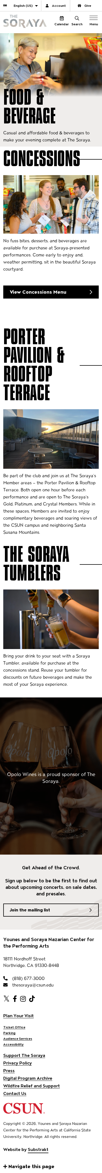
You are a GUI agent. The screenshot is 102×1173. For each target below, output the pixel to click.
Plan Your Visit (18, 1015)
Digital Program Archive (27, 1078)
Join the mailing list (30, 910)
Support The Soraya (24, 1055)
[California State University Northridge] (24, 1111)
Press (9, 1070)
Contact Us (14, 1093)
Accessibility (13, 1044)
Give (87, 6)
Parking (9, 1033)
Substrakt (38, 1149)
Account (59, 6)
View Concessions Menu (38, 292)
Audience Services (17, 1039)
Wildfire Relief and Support (31, 1085)
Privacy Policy (17, 1063)
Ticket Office (14, 1027)
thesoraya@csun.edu (32, 985)
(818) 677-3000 (28, 978)
